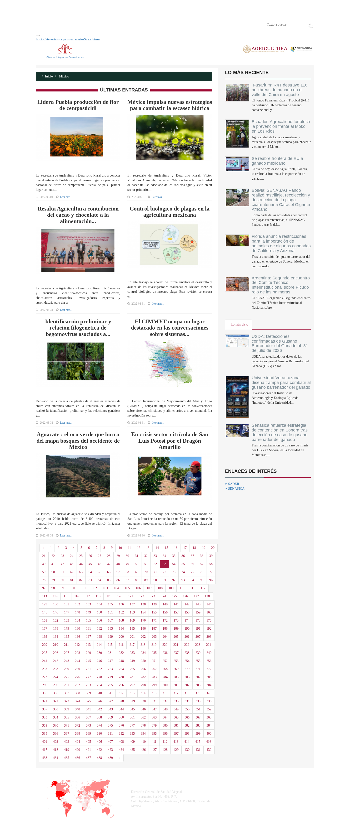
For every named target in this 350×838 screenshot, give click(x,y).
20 (213, 548)
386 (55, 733)
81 (71, 580)
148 (77, 612)
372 (77, 725)
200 (121, 636)
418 (55, 750)
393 (132, 733)
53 (164, 564)
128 (207, 596)
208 (208, 636)
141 (176, 604)
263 (110, 669)
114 (55, 596)
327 (110, 701)
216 (121, 644)
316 (164, 693)
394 (143, 733)
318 (186, 693)
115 (66, 596)
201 (132, 636)
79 (53, 580)
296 (121, 685)
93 (183, 580)
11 (129, 548)
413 (175, 741)
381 (176, 725)
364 (165, 717)
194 (55, 636)
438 (99, 758)
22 (53, 556)
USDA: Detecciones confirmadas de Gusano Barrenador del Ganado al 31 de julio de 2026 (280, 343)
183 (110, 628)
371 (66, 725)
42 (62, 564)
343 (110, 709)
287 (197, 677)
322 (55, 701)
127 (196, 596)
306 (55, 693)
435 (66, 758)
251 (154, 661)
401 (44, 741)
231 (110, 653)
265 (132, 669)
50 (136, 564)
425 (132, 750)
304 (208, 685)
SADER (233, 484)
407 (110, 741)
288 (208, 677)
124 (163, 596)
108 (160, 588)
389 (88, 733)
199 (110, 636)
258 (55, 669)
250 (143, 661)
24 (71, 556)
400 (208, 733)
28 (108, 556)
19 (203, 548)
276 (77, 677)
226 (55, 653)
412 (164, 741)
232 (121, 653)
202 (143, 636)
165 (88, 620)
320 (208, 693)
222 (186, 644)
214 (99, 644)
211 (66, 644)
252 (165, 661)
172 (165, 620)
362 (143, 717)
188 (165, 628)
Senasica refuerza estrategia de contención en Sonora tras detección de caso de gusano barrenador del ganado (280, 432)
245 (88, 661)
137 (132, 604)
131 (66, 604)
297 (132, 685)
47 (108, 564)
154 (143, 612)
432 (208, 750)
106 (138, 588)
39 (211, 556)
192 (208, 628)
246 (99, 661)
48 (118, 564)
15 (166, 548)
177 (44, 628)
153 (132, 612)
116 (76, 596)
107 (149, 588)
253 (176, 661)
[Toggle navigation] (38, 35)
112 (203, 588)
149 (88, 612)
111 (192, 588)
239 (197, 653)
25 (81, 556)
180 (77, 628)
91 (164, 580)
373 (88, 725)
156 (165, 612)
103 (105, 588)
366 (187, 717)
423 (110, 750)
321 (44, 701)
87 (127, 580)
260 (77, 669)
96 (211, 580)
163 (66, 620)
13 (148, 548)
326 (99, 701)
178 (55, 628)
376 (121, 725)
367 (197, 717)
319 (197, 693)
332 (165, 701)
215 (110, 644)
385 (44, 733)
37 (192, 556)
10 (120, 548)
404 (77, 741)
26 (90, 556)
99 (62, 588)
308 (77, 693)
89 (146, 580)
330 (143, 701)
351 (197, 709)
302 (187, 685)
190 (187, 628)
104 (116, 588)
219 (153, 644)
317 (175, 693)
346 (143, 709)
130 (55, 604)
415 (197, 741)
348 (165, 709)
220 (164, 644)
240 (208, 653)
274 (55, 677)
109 (171, 588)
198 (99, 636)
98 (53, 588)
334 (187, 701)
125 (174, 596)
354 (55, 717)
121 (130, 596)
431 (197, 750)
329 (132, 701)
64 (90, 572)
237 (176, 653)
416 (208, 741)
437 (88, 758)
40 (43, 564)
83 (90, 580)
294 (99, 685)
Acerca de (62, 24)
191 (197, 628)
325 (88, 701)
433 (44, 758)
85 (108, 580)
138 (143, 604)
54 (173, 564)
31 (136, 556)
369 (44, 725)
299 (154, 685)
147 (66, 612)
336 (208, 701)
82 (81, 580)
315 (153, 693)
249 (132, 661)
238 (187, 653)
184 (121, 628)
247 (110, 661)
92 (173, 580)
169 (132, 620)
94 (192, 580)
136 (121, 604)
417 (44, 750)
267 (154, 669)
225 (44, 653)
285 (176, 677)
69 (136, 572)
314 (142, 693)
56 (192, 564)
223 (197, 644)
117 (87, 596)
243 (66, 661)
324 (77, 701)
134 (99, 604)
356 (77, 717)
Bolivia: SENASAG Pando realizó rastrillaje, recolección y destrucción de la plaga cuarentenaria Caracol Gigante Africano (281, 199)
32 (146, 556)
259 (66, 669)
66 (108, 572)
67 (118, 572)
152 (121, 612)
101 (83, 588)
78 (43, 580)
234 (143, 653)
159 (197, 612)
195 (66, 636)
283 (154, 677)
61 (62, 572)
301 (176, 685)
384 (208, 725)
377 (132, 725)
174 (187, 620)
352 (208, 709)
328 (121, 701)
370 (55, 725)
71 (155, 572)
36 (183, 556)
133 (88, 604)
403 (66, 741)
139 (154, 604)
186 (143, 628)
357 (88, 717)
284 (165, 677)
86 (118, 580)
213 (88, 644)
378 (143, 725)
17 (185, 548)
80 (62, 580)
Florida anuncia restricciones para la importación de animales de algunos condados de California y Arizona (281, 243)
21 (43, 556)
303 (197, 685)
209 (44, 644)
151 (110, 612)
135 (110, 604)
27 (99, 556)
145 (44, 612)
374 (99, 725)
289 (44, 685)
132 (77, 604)
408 (121, 741)
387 (66, 733)
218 (142, 644)
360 (121, 717)
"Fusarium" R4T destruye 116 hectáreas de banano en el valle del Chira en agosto (279, 90)
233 (132, 653)
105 (127, 588)
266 (143, 669)
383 (197, 725)
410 (143, 741)
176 (208, 620)
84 (99, 580)
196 (77, 636)
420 (77, 750)
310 (99, 693)
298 (143, 685)
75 (192, 572)
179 (66, 628)
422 (99, 750)
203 (154, 636)
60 (53, 572)
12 (138, 548)
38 (201, 556)
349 (176, 709)
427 (154, 750)
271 (197, 669)
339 (66, 709)
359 (110, 717)
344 (121, 709)
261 (88, 669)
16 (175, 548)
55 (183, 564)
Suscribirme (92, 39)
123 (152, 596)
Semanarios (76, 39)
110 (182, 588)
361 (132, 717)
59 (43, 572)
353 (44, 717)
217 (132, 644)
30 (127, 556)
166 (99, 620)
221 (175, 644)
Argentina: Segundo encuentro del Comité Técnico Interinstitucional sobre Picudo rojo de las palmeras (281, 285)
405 (88, 741)
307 (66, 693)
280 (121, 677)
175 (197, 620)
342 (99, 709)
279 (110, 677)
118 (98, 596)
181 (88, 628)
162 (55, 620)
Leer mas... (66, 197)
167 (110, 620)
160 (208, 612)
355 (66, 717)
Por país (63, 39)
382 (187, 725)
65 (99, 572)
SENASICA (236, 488)
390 (99, 733)
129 (44, 604)
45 (90, 564)
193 (44, 636)
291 (66, 685)
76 (201, 572)
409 (132, 741)
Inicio (43, 24)
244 (77, 661)
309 (88, 693)
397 (176, 733)
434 (55, 758)
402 (55, 741)
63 (81, 572)
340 (77, 709)
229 (88, 653)
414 (186, 741)
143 (197, 604)
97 (43, 588)
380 (165, 725)
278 (99, 677)
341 (88, 709)
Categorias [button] (51, 39)
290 (55, 685)
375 (110, 725)
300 (165, 685)
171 (154, 620)
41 (53, 564)
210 (55, 644)
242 (55, 661)
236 (165, 653)
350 (187, 709)
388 (77, 733)
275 (66, 677)
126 (185, 596)
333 (176, 701)
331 (154, 701)
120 (119, 596)
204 (165, 636)
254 (187, 661)
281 (132, 677)
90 (155, 580)
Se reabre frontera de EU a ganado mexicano (277, 161)
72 (164, 572)
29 (118, 556)
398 (187, 733)
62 (71, 572)
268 (165, 669)
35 (173, 556)
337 (44, 709)
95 (201, 580)
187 (154, 628)
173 (176, 620)
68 (127, 572)
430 (187, 750)
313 (132, 693)
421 (88, 750)
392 (121, 733)
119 (108, 596)
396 (165, 733)
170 (143, 620)
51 (146, 564)
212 (77, 644)
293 (88, 685)
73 (173, 572)
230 (99, 653)
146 (55, 612)
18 (194, 548)
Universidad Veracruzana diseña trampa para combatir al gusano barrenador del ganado (281, 382)
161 (44, 620)
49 (127, 564)
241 (44, 661)
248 (121, 661)
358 (99, 717)
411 (154, 741)
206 (187, 636)
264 (121, 669)
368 (208, 717)
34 (164, 556)
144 (208, 604)
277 (88, 677)
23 (62, 556)
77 (211, 572)
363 (154, 717)
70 (146, 572)
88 (136, 580)
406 (99, 741)
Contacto (85, 24)
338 (55, 709)
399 (197, 733)
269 (176, 669)
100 (72, 588)
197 (88, 636)
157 (176, 612)
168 (121, 620)
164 (77, 620)
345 (132, 709)
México (63, 76)
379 (154, 725)
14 (157, 548)
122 (141, 596)
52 (155, 564)
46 (99, 564)
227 (66, 653)
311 (110, 693)
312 (121, 693)
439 (110, 758)
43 (71, 564)
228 (77, 653)
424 (121, 750)
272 (208, 669)
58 (211, 564)
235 (154, 653)
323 (66, 701)
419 (66, 750)
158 (187, 612)
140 (165, 604)
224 (208, 644)
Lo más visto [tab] (239, 324)
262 (99, 669)
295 (110, 685)
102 (94, 588)
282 (143, 677)
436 (77, 758)
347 (154, 709)
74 (183, 572)
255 (197, 661)
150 (99, 612)
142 (187, 604)
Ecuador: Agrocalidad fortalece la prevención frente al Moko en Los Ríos (281, 126)
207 (197, 636)
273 (44, 677)
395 (154, 733)
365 (176, 717)
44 (81, 564)
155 (154, 612)
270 (187, 669)
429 (176, 750)
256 (208, 661)
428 (165, 750)
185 (132, 628)
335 (197, 701)
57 (201, 564)
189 (176, 628)
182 (99, 628)
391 (110, 733)
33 (155, 556)
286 (187, 677)
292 (77, 685)
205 (176, 636)
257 (44, 669)
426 (143, 750)
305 (44, 693)
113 (44, 596)
